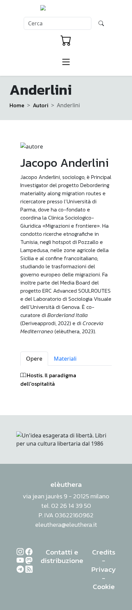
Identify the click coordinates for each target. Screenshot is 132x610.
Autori (40, 105)
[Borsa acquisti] (66, 40)
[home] (66, 10)
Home (16, 105)
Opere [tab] (34, 358)
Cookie (104, 586)
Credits (103, 552)
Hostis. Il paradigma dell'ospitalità (48, 379)
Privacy (103, 569)
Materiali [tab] (65, 358)
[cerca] (101, 23)
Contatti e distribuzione (62, 556)
